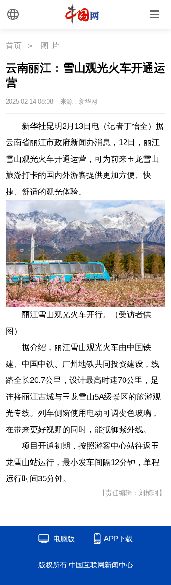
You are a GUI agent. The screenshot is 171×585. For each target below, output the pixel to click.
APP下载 (118, 538)
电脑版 (64, 538)
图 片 (50, 45)
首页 (14, 45)
